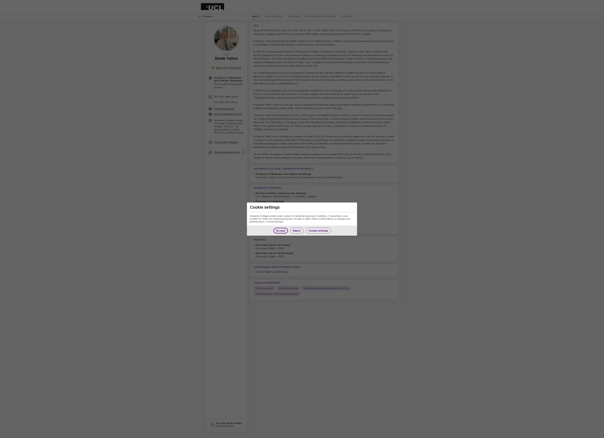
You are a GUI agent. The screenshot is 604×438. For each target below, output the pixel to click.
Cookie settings (318, 230)
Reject (297, 230)
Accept (280, 230)
